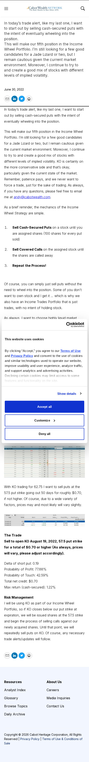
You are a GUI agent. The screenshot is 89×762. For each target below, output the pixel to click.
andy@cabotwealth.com (32, 197)
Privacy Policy (30, 739)
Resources (13, 682)
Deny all (45, 434)
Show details (66, 393)
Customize (42, 420)
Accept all (44, 406)
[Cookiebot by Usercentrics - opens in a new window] (66, 324)
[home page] (44, 8)
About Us (54, 682)
